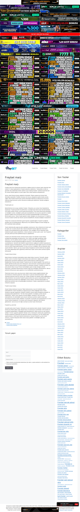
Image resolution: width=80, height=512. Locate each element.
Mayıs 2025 (60, 260)
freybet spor (70, 460)
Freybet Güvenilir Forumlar (64, 218)
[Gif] (40, 80)
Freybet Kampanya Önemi (64, 213)
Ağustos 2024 (61, 273)
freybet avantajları (62, 367)
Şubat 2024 (60, 285)
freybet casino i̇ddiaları (61, 393)
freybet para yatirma (62, 448)
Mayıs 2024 (60, 279)
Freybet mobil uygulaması (11, 325)
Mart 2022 (60, 334)
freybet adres (68, 363)
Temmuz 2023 (61, 300)
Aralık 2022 (60, 315)
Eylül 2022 (60, 321)
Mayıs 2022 (60, 330)
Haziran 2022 (61, 328)
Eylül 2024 (60, 271)
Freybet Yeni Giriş (63, 477)
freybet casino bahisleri (68, 392)
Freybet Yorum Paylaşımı (64, 222)
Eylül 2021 (60, 347)
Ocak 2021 (60, 349)
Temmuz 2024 (61, 275)
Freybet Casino (61, 392)
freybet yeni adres (62, 472)
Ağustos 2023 (61, 298)
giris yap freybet (61, 494)
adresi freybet (61, 361)
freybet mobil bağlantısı (62, 438)
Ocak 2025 (60, 264)
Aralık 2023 (60, 290)
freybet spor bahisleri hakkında (64, 461)
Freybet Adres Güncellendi (64, 186)
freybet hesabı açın (70, 426)
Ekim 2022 (60, 319)
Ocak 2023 (60, 313)
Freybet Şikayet (43, 168)
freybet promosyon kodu (63, 453)
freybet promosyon (71, 451)
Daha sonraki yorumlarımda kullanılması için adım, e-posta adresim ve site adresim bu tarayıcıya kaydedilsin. (28, 363)
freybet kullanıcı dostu (62, 433)
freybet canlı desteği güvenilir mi (63, 386)
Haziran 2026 (61, 254)
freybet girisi (61, 404)
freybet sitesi (61, 458)
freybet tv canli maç (61, 465)
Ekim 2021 (60, 345)
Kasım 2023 (61, 292)
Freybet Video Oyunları (63, 209)
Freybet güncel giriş (65, 422)
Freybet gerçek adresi (66, 402)
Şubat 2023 (60, 311)
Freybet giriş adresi (64, 411)
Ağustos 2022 (61, 324)
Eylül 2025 (60, 256)
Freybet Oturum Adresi (63, 196)
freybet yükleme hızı (61, 484)
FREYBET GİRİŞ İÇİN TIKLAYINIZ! (40, 34)
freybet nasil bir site (61, 442)
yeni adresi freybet (62, 497)
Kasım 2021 (60, 343)
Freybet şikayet (63, 488)
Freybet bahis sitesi (65, 369)
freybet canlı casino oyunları (64, 381)
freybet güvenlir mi (62, 426)
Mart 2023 (60, 309)
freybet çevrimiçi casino (68, 484)
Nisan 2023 (60, 307)
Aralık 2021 (60, 340)
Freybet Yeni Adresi (63, 168)
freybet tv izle (70, 466)
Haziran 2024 (61, 277)
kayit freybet (62, 496)
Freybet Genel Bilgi (61, 400)
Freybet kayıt (61, 429)
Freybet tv (68, 464)
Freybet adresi (63, 366)
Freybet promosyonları (64, 455)
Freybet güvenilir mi (65, 424)
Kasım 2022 (60, 317)
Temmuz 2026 (61, 252)
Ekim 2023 (60, 294)
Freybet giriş (62, 408)
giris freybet (61, 492)
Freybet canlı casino (65, 379)
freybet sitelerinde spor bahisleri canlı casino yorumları (65, 457)
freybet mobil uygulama (68, 439)
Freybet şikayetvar (64, 491)
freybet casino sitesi (62, 397)
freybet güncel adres (63, 418)
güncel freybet (68, 494)
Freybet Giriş (35, 168)
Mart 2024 (60, 283)
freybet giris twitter (62, 406)
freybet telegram (61, 464)
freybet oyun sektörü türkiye (62, 446)
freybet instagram (62, 427)
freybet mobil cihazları (71, 438)
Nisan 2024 (60, 281)
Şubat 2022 (60, 336)
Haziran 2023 (61, 302)
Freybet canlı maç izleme (66, 388)
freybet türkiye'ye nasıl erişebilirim (63, 469)
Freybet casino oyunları (65, 395)
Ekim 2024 (60, 269)
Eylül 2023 (60, 296)
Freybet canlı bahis (63, 377)
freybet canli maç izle (62, 375)
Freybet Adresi (61, 180)
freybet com (70, 397)
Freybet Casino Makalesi (64, 203)
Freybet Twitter (53, 168)
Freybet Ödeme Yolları (63, 211)
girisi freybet (67, 492)
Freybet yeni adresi (63, 474)
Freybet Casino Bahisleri (64, 205)
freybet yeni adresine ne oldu (62, 476)
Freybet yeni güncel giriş (65, 481)
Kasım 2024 (61, 266)
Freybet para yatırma (63, 449)
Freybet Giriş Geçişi (62, 201)
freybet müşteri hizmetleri (64, 441)
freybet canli (61, 373)
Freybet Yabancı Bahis (63, 184)
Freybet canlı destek (66, 385)
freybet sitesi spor (60, 460)
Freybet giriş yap (63, 414)
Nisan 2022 (60, 332)
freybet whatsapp (69, 471)
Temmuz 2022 (61, 326)
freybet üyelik (62, 486)
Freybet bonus (68, 372)
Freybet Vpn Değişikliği (63, 189)
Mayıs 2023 (60, 304)
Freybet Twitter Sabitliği (64, 207)
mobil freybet (69, 496)
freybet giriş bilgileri (61, 412)
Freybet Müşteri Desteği (64, 220)
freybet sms (66, 460)
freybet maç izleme (62, 436)
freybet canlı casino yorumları (62, 382)
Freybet (72, 168)
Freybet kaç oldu (63, 431)
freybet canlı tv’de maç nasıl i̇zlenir (63, 390)
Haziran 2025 (61, 258)
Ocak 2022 (60, 338)
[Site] (20, 58)
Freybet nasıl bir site (65, 445)
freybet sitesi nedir (68, 458)
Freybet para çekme (62, 451)
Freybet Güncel (61, 416)
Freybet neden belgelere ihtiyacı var (13, 323)
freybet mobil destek (61, 439)
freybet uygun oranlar (61, 471)
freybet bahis (69, 367)
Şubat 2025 (60, 262)
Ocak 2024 (60, 288)
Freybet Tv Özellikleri (63, 191)
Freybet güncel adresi (64, 420)
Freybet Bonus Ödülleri (63, 216)
